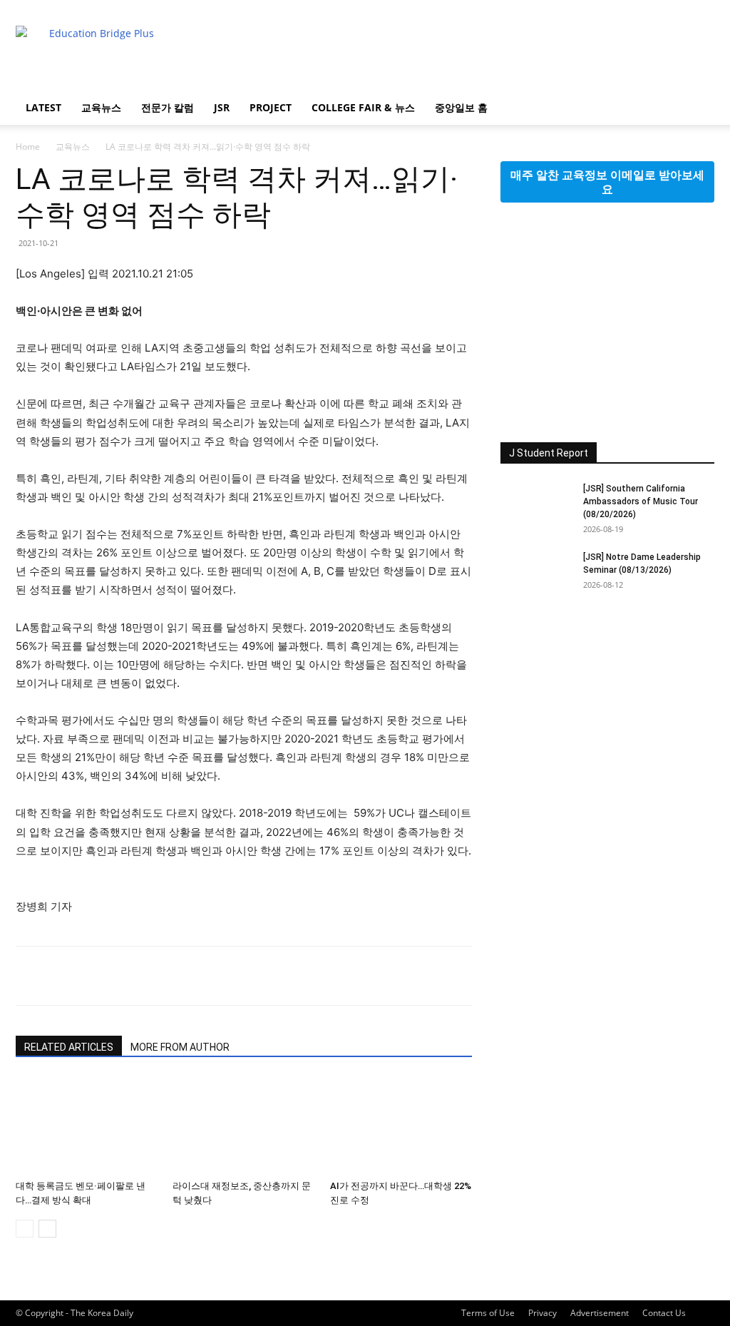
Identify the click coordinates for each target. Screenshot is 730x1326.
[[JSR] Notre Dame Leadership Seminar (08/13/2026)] (536, 576)
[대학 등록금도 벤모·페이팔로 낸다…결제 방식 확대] (87, 1125)
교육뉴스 (101, 107)
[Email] (95, 976)
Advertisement (599, 1313)
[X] (62, 976)
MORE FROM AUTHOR (180, 1047)
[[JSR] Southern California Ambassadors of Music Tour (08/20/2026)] (536, 507)
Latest (43, 107)
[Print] (128, 976)
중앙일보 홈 (461, 107)
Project (271, 107)
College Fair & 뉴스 (363, 107)
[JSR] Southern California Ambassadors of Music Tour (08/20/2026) (640, 501)
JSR (222, 107)
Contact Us (664, 1313)
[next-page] (47, 1229)
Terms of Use (488, 1313)
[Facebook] (30, 976)
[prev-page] (25, 1229)
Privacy (542, 1313)
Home (28, 147)
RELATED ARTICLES (68, 1047)
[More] (162, 976)
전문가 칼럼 (167, 107)
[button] (697, 109)
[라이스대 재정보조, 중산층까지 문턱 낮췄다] (243, 1125)
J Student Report (548, 453)
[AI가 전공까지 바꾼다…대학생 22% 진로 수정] (401, 1125)
